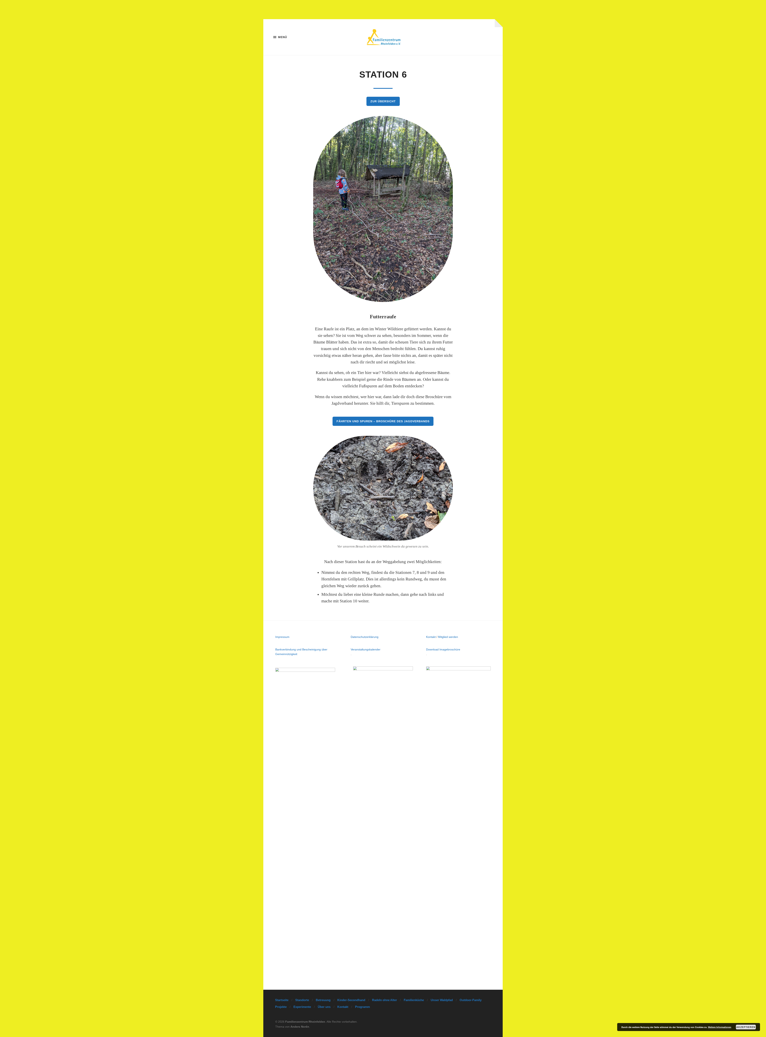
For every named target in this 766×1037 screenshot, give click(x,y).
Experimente (302, 1006)
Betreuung (323, 1000)
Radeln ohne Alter (384, 1000)
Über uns (324, 1006)
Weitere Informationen (719, 1027)
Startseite (281, 1000)
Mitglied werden (448, 636)
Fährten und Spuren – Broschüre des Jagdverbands (383, 421)
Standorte (302, 1000)
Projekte (281, 1006)
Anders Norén (299, 1026)
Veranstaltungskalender (365, 649)
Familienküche (414, 1000)
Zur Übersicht (383, 101)
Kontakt (431, 636)
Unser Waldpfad (442, 1000)
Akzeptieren (745, 1027)
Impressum (282, 636)
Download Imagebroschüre (443, 649)
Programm (362, 1006)
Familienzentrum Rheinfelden (305, 1021)
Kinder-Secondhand (351, 1000)
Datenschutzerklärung (364, 636)
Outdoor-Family (471, 1000)
